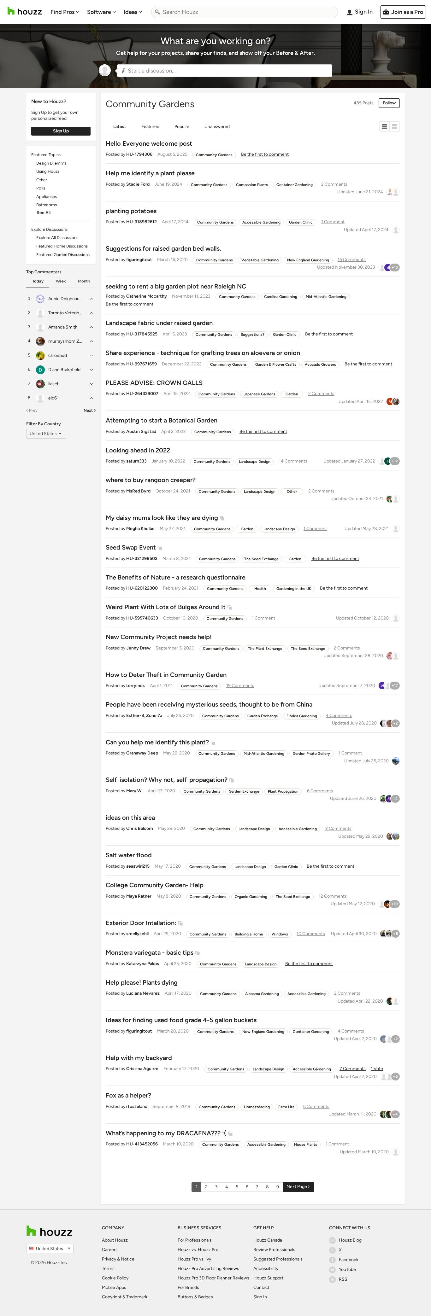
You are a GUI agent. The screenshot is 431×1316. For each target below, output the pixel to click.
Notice (127, 1259)
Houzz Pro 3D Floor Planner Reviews (213, 1278)
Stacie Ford (138, 184)
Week (61, 281)
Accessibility (265, 1268)
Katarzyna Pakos (142, 963)
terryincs (135, 685)
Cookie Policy (115, 1278)
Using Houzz (47, 171)
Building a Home (249, 934)
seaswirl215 (138, 866)
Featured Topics (46, 154)
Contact (261, 1287)
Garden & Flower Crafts (275, 364)
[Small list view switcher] (384, 126)
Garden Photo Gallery (311, 753)
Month (84, 281)
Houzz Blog (350, 1240)
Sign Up (61, 131)
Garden (292, 394)
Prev (33, 410)
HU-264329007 (142, 393)
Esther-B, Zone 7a (144, 715)
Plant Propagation (283, 791)
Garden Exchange (262, 716)
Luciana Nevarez (143, 993)
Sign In (260, 1297)
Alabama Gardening (262, 994)
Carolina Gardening (280, 296)
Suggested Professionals (278, 1259)
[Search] (157, 12)
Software (99, 12)
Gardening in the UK (293, 588)
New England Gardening (308, 260)
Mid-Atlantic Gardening (326, 296)
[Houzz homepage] (24, 11)
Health (260, 588)
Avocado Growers (320, 364)
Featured (150, 126)
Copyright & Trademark (124, 1297)
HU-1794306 (139, 154)
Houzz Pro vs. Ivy (194, 1259)
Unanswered (217, 126)
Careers (110, 1249)
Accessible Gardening (261, 222)
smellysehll (137, 933)
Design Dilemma (51, 163)
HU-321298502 (141, 558)
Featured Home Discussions (62, 246)
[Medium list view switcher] (395, 126)
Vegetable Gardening (260, 260)
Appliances (46, 196)
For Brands (188, 1287)
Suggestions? (252, 334)
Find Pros (62, 12)
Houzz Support (268, 1278)
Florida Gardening (301, 716)
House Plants (305, 1144)
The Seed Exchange (261, 559)
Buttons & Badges (195, 1297)
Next (88, 410)
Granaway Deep (142, 753)
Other (41, 180)
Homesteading (257, 1107)
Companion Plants (252, 185)
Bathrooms (46, 204)
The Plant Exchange (265, 648)
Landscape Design (254, 461)
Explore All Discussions (57, 237)
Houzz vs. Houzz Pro (198, 1249)
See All (43, 212)
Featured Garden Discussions (63, 254)
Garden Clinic (301, 222)
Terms (108, 1268)
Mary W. (134, 791)
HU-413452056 (142, 1144)
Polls (40, 188)
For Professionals (195, 1240)
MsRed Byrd (138, 491)
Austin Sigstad (141, 431)
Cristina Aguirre (142, 1068)
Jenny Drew (138, 648)
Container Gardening (294, 185)
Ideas (130, 12)
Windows (280, 934)
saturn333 (136, 461)
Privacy (109, 1259)
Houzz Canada (267, 1240)
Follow (389, 103)
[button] (224, 70)
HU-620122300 (142, 588)
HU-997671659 (141, 364)
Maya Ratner (138, 896)
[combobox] (244, 12)
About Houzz (115, 1240)
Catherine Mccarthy (146, 296)
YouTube (347, 1269)
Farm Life (286, 1107)
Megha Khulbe (140, 528)
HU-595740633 (142, 618)
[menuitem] (65, 12)
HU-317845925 (141, 334)
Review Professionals (274, 1249)
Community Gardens (214, 155)
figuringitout (139, 259)
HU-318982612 (141, 221)
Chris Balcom (139, 828)
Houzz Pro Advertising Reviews (208, 1268)
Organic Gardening (251, 896)
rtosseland (136, 1106)
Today (38, 281)
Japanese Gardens (259, 394)
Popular (181, 126)
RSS (343, 1279)
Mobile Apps (114, 1287)
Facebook (348, 1259)
